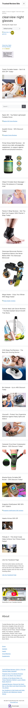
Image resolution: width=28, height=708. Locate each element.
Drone (4, 646)
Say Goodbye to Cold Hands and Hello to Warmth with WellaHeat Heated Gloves (13, 692)
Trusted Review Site (11, 4)
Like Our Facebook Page (9, 575)
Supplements (6, 656)
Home (3, 11)
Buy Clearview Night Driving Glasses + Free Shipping (7, 54)
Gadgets (4, 649)
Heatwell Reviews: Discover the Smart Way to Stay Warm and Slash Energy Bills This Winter (14, 686)
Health (4, 651)
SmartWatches (6, 653)
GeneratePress (14, 702)
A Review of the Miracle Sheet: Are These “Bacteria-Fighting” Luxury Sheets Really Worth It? (13, 679)
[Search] (24, 106)
